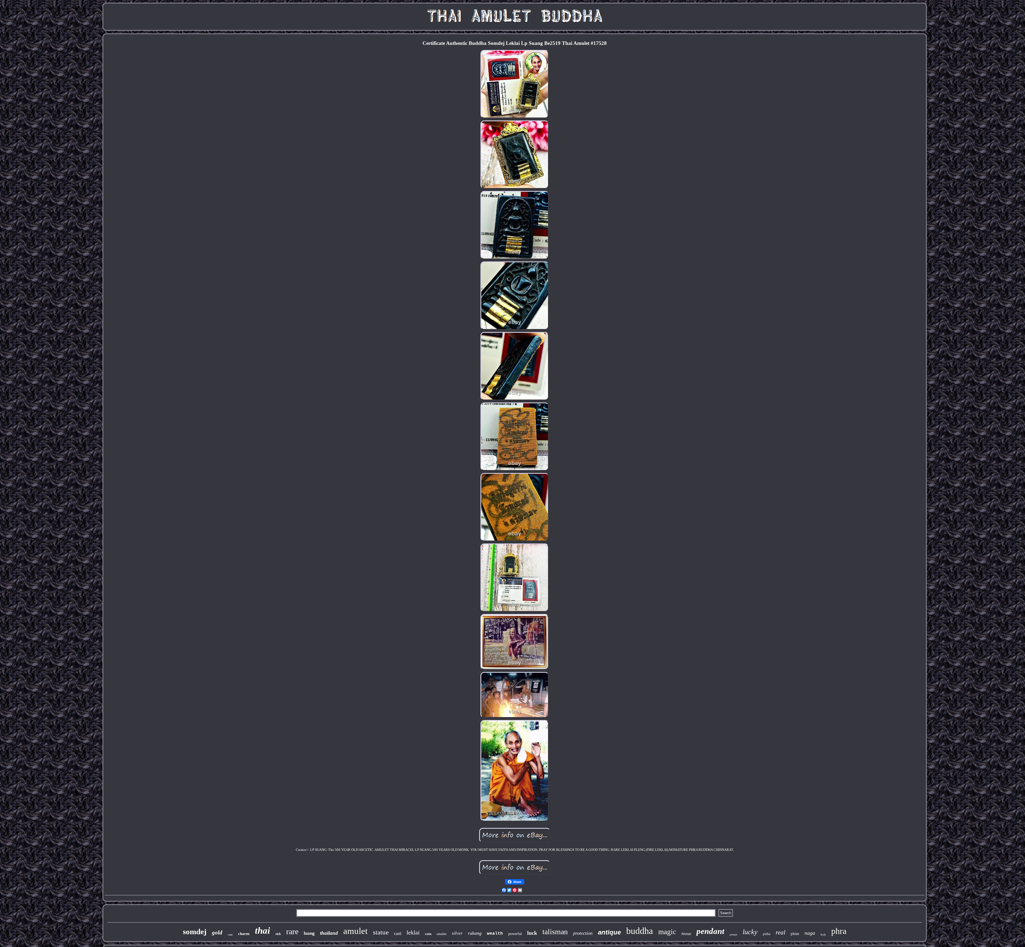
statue (381, 932)
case (230, 934)
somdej (195, 931)
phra (838, 931)
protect (733, 934)
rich (278, 934)
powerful (515, 934)
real (780, 932)
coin (428, 934)
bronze (686, 934)
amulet (355, 931)
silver (457, 933)
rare (292, 931)
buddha (639, 931)
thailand (329, 933)
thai (262, 930)
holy (823, 934)
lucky (750, 932)
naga (810, 933)
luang (309, 933)
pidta (766, 934)
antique (609, 932)
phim (795, 934)
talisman (555, 932)
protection (583, 933)
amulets (442, 934)
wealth (495, 933)
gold (217, 932)
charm (244, 934)
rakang (475, 933)
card (397, 933)
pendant (710, 931)
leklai (413, 932)
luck (532, 933)
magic (667, 932)
